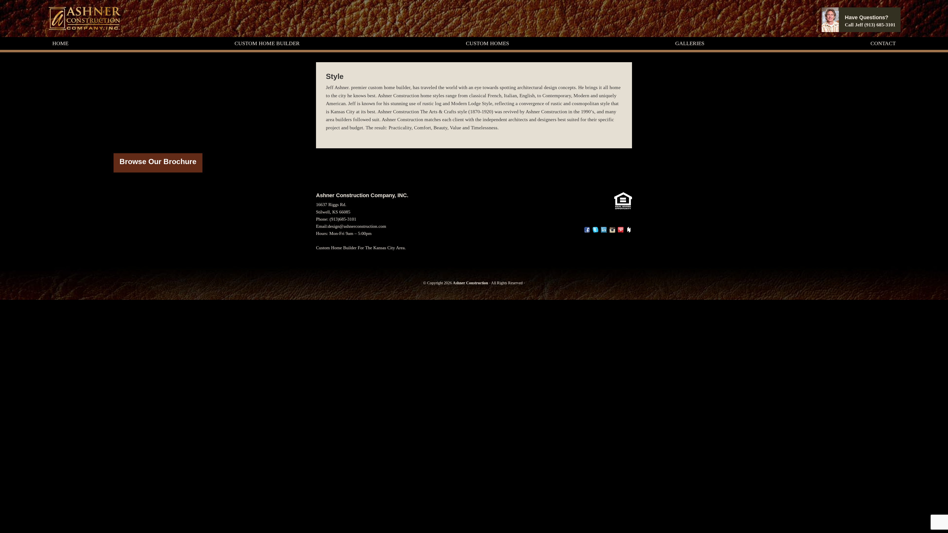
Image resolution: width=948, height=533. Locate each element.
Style (335, 76)
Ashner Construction (470, 283)
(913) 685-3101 (879, 24)
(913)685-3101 (343, 219)
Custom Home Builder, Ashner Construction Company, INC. (84, 18)
